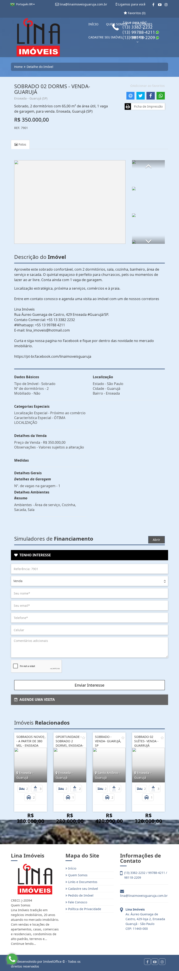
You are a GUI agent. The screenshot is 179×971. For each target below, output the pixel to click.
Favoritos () (136, 13)
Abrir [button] (156, 540)
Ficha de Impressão (147, 106)
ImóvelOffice (52, 961)
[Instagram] (166, 4)
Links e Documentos (82, 882)
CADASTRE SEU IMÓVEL (105, 37)
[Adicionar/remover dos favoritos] (44, 737)
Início (71, 868)
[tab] (89, 555)
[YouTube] (159, 4)
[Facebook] (153, 4)
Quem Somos (77, 875)
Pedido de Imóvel (80, 895)
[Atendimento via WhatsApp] (12, 959)
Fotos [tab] (22, 144)
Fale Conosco (77, 902)
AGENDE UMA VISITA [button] (36, 699)
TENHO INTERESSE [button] (34, 555)
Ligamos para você (131, 4)
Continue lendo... (23, 944)
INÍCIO (93, 24)
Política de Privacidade (84, 909)
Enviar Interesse (89, 685)
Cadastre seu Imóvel (82, 889)
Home (18, 67)
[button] (148, 164)
